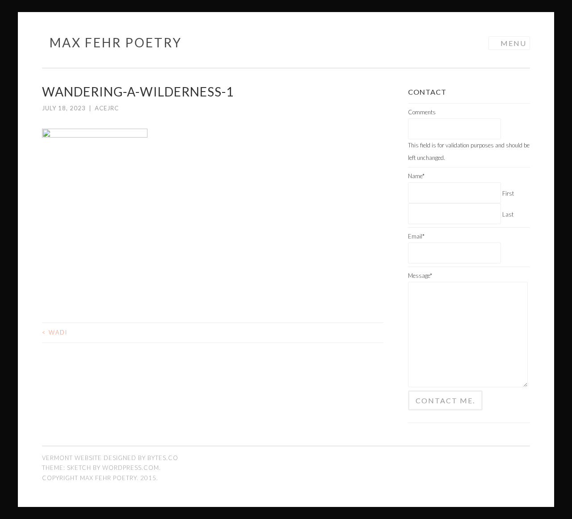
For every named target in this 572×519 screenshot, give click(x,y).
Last (507, 214)
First (508, 193)
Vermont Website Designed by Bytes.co (110, 457)
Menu (513, 43)
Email (416, 236)
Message (420, 275)
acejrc (107, 108)
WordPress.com (130, 467)
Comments (422, 112)
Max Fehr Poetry (116, 42)
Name (416, 176)
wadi (54, 332)
